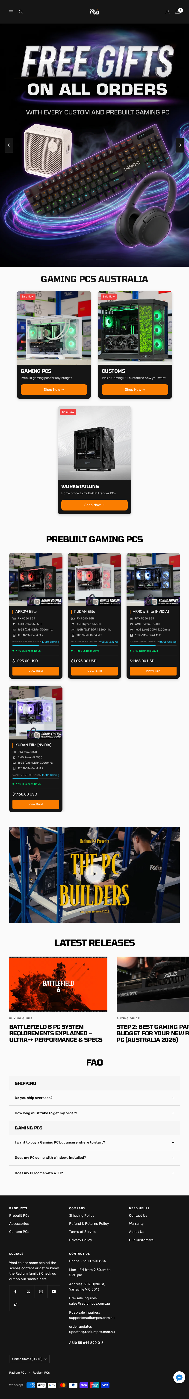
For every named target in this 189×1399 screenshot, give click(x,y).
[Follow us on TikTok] (15, 1304)
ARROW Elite (26, 611)
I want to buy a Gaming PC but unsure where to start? (60, 1142)
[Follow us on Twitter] (28, 1291)
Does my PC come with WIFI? (39, 1173)
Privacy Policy (80, 1240)
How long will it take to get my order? (46, 1113)
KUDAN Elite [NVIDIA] (33, 745)
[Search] (21, 12)
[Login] (167, 12)
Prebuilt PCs (19, 1215)
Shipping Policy (81, 1215)
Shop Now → (54, 389)
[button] (179, 1378)
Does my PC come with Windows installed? (50, 1158)
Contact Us (138, 1215)
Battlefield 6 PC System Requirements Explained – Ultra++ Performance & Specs (56, 1033)
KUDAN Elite (84, 611)
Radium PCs (41, 1372)
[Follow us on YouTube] (53, 1291)
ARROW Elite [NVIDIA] (151, 611)
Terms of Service (82, 1232)
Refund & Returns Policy (89, 1224)
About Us (136, 1232)
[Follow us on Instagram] (41, 1291)
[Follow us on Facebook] (15, 1291)
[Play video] (94, 874)
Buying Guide (20, 1018)
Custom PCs (19, 1232)
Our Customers (141, 1240)
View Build (35, 672)
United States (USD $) (27, 1359)
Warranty (136, 1224)
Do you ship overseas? (34, 1098)
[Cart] (177, 12)
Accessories (19, 1224)
